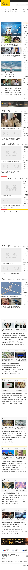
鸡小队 (15, 92)
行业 (27, 178)
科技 (3, 279)
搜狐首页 (5, 3)
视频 (9, 111)
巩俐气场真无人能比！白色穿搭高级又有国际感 (13, 342)
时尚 (3, 321)
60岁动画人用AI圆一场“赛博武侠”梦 (10, 533)
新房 (16, 11)
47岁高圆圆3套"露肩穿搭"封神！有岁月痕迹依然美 (13, 340)
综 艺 (2, 94)
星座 (3, 480)
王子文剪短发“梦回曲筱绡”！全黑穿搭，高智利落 (13, 344)
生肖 (23, 480)
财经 (3, 179)
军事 (5, 9)
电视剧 (20, 111)
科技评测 (24, 279)
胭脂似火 (12, 88)
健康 (3, 380)
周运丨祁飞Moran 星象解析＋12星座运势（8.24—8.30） (15, 501)
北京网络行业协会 (26, 550)
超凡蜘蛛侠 (18, 90)
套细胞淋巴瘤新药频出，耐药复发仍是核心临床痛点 (14, 395)
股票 (21, 179)
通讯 (13, 279)
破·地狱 (6, 90)
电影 (25, 111)
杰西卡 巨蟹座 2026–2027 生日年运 (10, 503)
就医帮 (24, 380)
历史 (3, 419)
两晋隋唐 (17, 419)
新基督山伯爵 (12, 90)
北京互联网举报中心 (16, 550)
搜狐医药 (9, 380)
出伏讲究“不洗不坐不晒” (10, 76)
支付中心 (24, 565)
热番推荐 (24, 510)
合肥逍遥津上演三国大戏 (7, 440)
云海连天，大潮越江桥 (9, 74)
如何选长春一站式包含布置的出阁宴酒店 (11, 365)
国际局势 (9, 448)
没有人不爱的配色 (8, 72)
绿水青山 (16, 87)
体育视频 (11, 144)
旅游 (3, 350)
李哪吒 (11, 92)
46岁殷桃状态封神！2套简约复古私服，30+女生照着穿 (14, 337)
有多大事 (12, 87)
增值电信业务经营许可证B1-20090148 (8, 554)
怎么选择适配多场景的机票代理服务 (10, 367)
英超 (16, 9)
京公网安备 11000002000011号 (8, 556)
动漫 (3, 510)
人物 (16, 321)
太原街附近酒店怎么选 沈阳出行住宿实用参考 (12, 369)
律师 (20, 87)
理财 (8, 11)
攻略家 (24, 350)
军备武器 (17, 448)
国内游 (9, 350)
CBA (22, 144)
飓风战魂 (19, 92)
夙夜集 (19, 88)
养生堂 (19, 94)
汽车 (3, 212)
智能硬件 (18, 279)
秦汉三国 (9, 419)
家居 (19, 11)
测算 (9, 480)
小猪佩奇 (7, 92)
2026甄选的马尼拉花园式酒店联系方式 (11, 373)
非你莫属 (7, 94)
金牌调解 (15, 94)
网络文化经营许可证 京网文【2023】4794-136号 (10, 555)
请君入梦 (7, 88)
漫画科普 (17, 510)
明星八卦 (16, 111)
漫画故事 (9, 510)
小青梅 (15, 88)
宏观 (5, 11)
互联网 (9, 279)
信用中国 (3, 558)
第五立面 (7, 87)
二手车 (16, 212)
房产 (3, 246)
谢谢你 (11, 94)
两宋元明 (24, 419)
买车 (9, 212)
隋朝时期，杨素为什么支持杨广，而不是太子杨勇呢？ (14, 433)
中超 (26, 144)
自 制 (2, 88)
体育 (3, 144)
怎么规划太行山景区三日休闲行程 (9, 371)
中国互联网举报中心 (7, 550)
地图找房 (19, 246)
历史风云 (24, 448)
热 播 (2, 87)
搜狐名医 (17, 380)
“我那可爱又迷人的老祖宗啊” (8, 442)
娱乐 (3, 111)
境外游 (16, 350)
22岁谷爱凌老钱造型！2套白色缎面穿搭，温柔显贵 (13, 335)
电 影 (2, 90)
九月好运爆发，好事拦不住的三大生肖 (10, 497)
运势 (16, 480)
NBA (19, 9)
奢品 (23, 321)
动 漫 (2, 92)
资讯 (24, 246)
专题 (8, 9)
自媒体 (23, 212)
